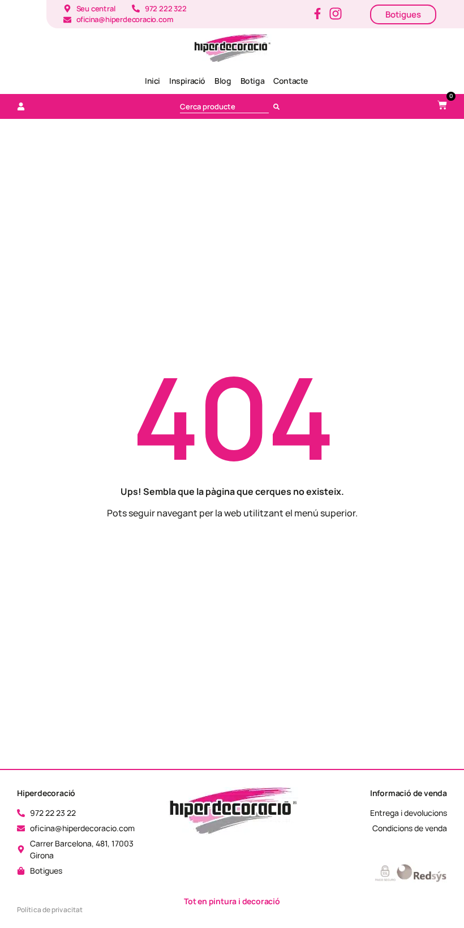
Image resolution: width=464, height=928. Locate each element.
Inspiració (187, 80)
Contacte (290, 80)
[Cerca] (278, 106)
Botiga (252, 80)
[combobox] (224, 106)
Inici (152, 80)
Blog (222, 80)
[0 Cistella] (442, 105)
